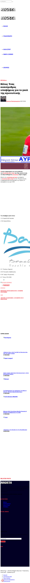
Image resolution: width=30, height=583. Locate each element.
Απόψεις (6, 67)
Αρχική (5, 575)
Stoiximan (16, 174)
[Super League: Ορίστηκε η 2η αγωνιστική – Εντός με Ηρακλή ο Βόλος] (13, 364)
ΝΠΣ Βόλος (4, 80)
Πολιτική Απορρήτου (9, 579)
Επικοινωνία (6, 581)
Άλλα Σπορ (7, 49)
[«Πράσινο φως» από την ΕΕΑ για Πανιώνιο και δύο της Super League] (13, 344)
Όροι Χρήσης (6, 578)
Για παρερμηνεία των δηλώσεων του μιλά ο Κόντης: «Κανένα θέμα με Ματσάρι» (15, 391)
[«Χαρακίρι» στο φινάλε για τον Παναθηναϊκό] (13, 422)
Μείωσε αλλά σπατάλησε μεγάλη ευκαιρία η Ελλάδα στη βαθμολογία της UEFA (15, 412)
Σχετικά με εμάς (7, 576)
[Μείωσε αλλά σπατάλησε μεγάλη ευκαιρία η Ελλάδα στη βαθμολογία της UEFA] (13, 403)
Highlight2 (6, 285)
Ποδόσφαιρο (7, 36)
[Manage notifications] (2, 580)
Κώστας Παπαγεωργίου (13, 101)
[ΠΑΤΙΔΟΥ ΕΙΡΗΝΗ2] (6, 282)
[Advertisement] (15, 199)
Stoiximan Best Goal (8, 173)
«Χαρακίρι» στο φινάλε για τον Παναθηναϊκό (15, 429)
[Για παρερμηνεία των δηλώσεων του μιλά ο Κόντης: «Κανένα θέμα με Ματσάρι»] (13, 383)
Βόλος (5, 26)
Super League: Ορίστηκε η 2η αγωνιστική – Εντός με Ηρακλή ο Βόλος (16, 373)
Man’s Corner (8, 54)
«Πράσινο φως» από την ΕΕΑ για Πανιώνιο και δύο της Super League (15, 353)
